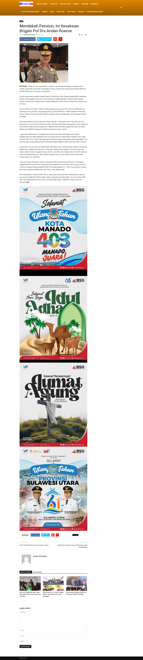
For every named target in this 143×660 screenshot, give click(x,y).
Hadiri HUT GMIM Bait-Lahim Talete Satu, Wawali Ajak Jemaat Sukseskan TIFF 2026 (30, 594)
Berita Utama (42, 4)
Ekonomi (85, 4)
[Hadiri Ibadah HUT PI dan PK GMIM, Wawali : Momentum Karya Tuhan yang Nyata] (53, 583)
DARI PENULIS (37, 572)
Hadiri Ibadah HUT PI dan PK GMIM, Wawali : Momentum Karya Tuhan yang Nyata (53, 594)
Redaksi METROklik (29, 34)
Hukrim (44, 12)
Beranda (22, 18)
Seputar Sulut (65, 4)
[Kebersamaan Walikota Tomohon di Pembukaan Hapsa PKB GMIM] (76, 583)
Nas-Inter (60, 12)
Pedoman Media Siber (95, 12)
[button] (121, 7)
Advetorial (71, 12)
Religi (52, 12)
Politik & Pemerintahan (30, 12)
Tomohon (53, 4)
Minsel (76, 4)
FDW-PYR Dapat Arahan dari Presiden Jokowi (34, 545)
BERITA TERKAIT (26, 572)
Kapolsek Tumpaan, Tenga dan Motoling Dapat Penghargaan (72, 546)
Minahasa (94, 4)
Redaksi (81, 12)
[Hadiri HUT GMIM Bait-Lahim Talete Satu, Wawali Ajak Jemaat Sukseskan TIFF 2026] (30, 583)
